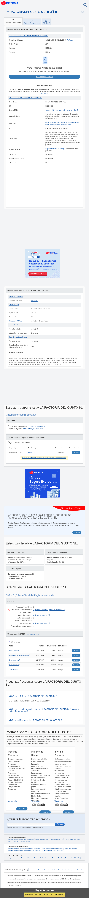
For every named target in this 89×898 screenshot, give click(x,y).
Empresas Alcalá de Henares (42, 858)
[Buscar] (85, 4)
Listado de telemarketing (42, 839)
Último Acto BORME (15, 321)
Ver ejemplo (12, 801)
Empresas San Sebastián (72, 858)
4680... (48, 110)
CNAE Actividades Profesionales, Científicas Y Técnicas (24, 848)
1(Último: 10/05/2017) (41, 615)
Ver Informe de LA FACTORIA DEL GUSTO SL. (44, 895)
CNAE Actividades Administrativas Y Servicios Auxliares (24, 850)
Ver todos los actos (33, 634)
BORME (16, 841)
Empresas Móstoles (26, 858)
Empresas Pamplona (58, 858)
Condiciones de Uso (35, 870)
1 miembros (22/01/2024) (32, 428)
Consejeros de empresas (15, 839)
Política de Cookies (61, 870)
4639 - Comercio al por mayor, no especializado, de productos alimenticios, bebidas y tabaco (62, 123)
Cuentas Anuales (25, 841)
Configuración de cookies (75, 870)
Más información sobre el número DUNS (65, 110)
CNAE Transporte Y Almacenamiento (52, 848)
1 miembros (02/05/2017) (37, 426)
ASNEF (10, 841)
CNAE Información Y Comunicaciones (52, 850)
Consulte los (44, 458)
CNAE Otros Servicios (70, 848)
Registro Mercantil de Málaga (55, 149)
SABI (78, 839)
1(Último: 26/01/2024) (41, 623)
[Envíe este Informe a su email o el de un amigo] (82, 12)
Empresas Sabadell (13, 858)
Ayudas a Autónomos (57, 839)
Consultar (22, 809)
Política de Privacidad (48, 870)
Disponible (34, 301)
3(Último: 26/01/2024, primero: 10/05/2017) (49, 609)
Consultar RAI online (70, 839)
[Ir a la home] (9, 3)
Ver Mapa (70, 40)
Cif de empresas (29, 839)
